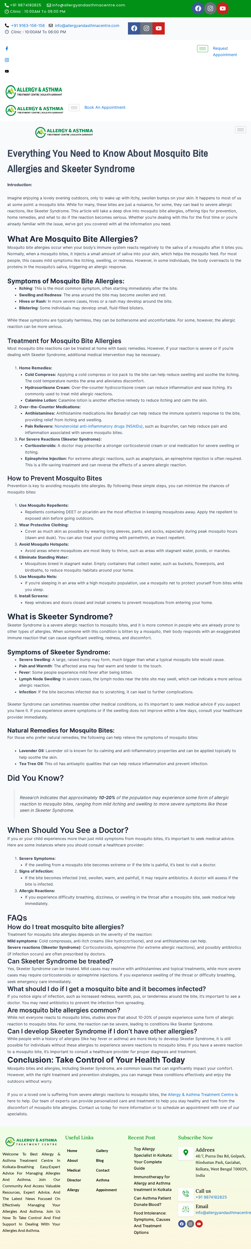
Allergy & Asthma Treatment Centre (201, 1094)
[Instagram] (34, 59)
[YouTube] (34, 71)
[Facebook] (34, 48)
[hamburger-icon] (202, 48)
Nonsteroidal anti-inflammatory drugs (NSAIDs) (99, 426)
